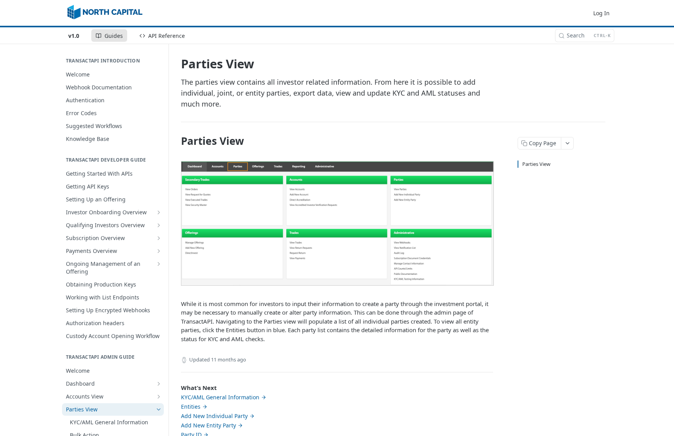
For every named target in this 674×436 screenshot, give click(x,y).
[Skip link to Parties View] (175, 140)
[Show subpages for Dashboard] (159, 384)
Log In (601, 13)
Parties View (536, 163)
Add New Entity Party (208, 425)
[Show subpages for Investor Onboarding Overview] (159, 212)
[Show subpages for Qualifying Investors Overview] (159, 225)
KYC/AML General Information (220, 397)
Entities (190, 406)
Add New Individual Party (214, 416)
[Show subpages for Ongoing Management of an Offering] (159, 264)
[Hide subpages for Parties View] (159, 409)
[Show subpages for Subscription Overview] (159, 238)
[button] (337, 222)
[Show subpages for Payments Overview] (159, 251)
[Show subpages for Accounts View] (159, 396)
